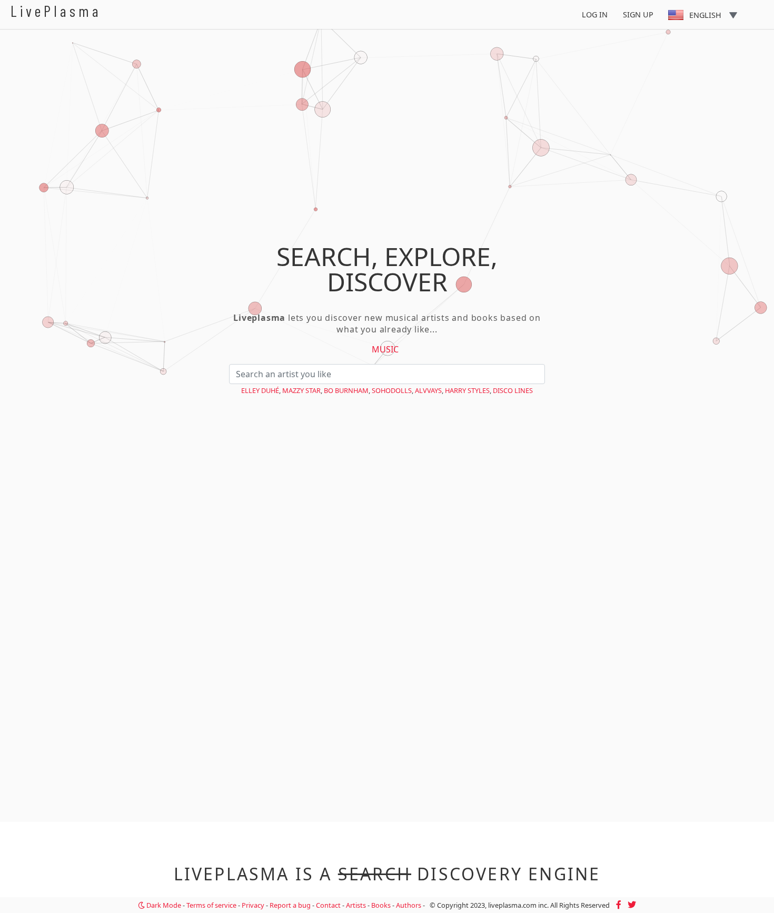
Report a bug (290, 905)
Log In (595, 14)
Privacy (253, 905)
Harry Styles (467, 390)
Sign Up (638, 14)
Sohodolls (392, 390)
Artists (356, 905)
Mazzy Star (301, 390)
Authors (408, 905)
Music (385, 349)
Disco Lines (513, 390)
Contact (328, 905)
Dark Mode (163, 905)
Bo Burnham (346, 390)
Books (381, 905)
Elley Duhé (260, 390)
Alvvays (428, 390)
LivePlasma (56, 11)
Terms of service (211, 905)
